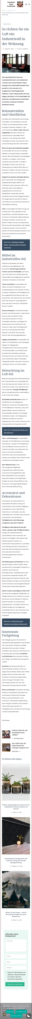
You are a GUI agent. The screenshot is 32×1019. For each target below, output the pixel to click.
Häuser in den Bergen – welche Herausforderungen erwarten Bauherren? (16, 914)
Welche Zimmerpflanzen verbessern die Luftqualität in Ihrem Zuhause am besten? (16, 807)
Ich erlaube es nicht (21, 1011)
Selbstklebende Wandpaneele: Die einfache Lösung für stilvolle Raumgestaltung (16, 860)
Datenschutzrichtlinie (16, 1015)
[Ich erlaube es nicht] (30, 1012)
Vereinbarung (10, 1011)
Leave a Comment (22, 49)
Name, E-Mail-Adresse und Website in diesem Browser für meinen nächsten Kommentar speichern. (16, 976)
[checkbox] (4, 1014)
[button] (28, 1015)
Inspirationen (7, 24)
